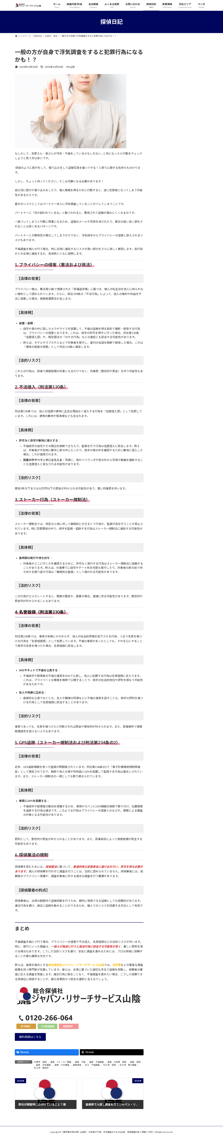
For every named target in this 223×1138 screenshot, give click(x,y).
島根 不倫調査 (96, 1062)
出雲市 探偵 (40, 1062)
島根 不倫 (80, 1062)
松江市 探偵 (109, 1065)
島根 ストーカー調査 (60, 1062)
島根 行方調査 (62, 1065)
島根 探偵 (135, 1062)
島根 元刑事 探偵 (116, 1062)
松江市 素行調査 (128, 1065)
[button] (30, 1037)
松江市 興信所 (41, 1068)
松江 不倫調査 (92, 1065)
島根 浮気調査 (43, 1065)
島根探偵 (77, 1065)
